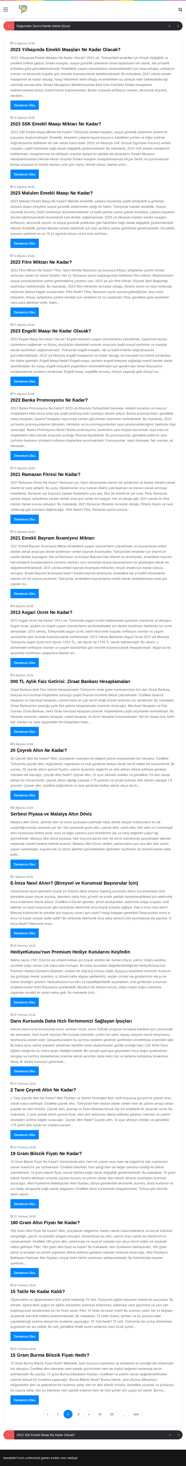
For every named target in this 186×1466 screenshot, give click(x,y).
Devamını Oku (24, 105)
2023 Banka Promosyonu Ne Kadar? (49, 400)
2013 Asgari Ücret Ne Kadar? (41, 612)
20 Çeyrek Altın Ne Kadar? (38, 750)
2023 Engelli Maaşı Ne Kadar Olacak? (50, 330)
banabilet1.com (13, 1458)
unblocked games (37, 1458)
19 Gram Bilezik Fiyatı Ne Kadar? (46, 1153)
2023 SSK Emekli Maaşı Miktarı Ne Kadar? (55, 123)
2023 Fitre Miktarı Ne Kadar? (41, 262)
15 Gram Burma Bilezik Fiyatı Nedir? (49, 1355)
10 (99, 1414)
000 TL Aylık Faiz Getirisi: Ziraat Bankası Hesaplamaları (70, 681)
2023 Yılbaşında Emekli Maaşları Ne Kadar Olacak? (65, 49)
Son (136, 1414)
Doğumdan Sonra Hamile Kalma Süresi (43, 26)
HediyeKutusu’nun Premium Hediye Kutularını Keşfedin (70, 951)
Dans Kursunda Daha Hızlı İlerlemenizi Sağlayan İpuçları (71, 1020)
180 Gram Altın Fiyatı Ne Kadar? (45, 1222)
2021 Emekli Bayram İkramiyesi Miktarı (52, 537)
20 (112, 1414)
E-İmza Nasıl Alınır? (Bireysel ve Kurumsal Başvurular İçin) (74, 883)
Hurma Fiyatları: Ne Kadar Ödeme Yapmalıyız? (49, 1435)
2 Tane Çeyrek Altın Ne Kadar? (43, 1089)
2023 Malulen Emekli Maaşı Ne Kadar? (51, 192)
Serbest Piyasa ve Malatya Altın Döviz (51, 813)
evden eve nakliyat (64, 1458)
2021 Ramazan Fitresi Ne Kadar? (45, 474)
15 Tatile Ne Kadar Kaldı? (37, 1291)
